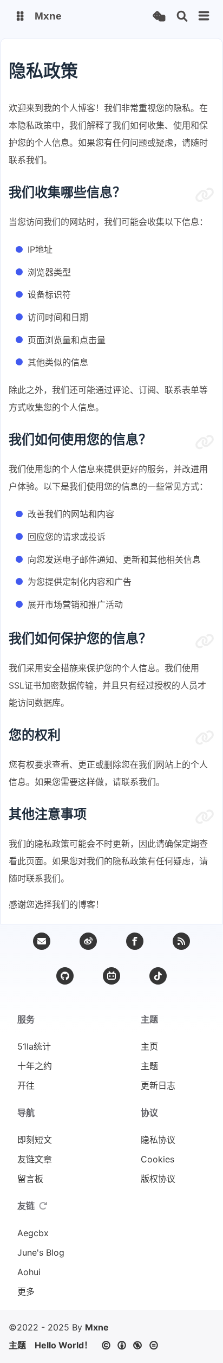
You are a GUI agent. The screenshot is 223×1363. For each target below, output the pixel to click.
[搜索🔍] (182, 16)
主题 (149, 1065)
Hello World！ (64, 1345)
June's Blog (40, 1252)
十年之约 (34, 1065)
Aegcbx (33, 1232)
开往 (26, 1085)
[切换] (204, 16)
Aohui (29, 1271)
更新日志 (158, 1085)
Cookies (157, 1159)
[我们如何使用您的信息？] (204, 442)
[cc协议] (133, 1345)
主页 (149, 1046)
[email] (41, 941)
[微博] (88, 941)
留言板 (30, 1178)
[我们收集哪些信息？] (204, 195)
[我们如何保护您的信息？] (204, 641)
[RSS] (181, 941)
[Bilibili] (111, 976)
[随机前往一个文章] (158, 16)
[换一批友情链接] (43, 1205)
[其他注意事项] (204, 817)
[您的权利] (204, 738)
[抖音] (158, 976)
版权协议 (158, 1178)
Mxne (97, 1327)
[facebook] (134, 941)
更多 (26, 1291)
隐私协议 (158, 1139)
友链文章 (34, 1159)
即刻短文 (34, 1139)
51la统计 (34, 1046)
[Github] (65, 976)
